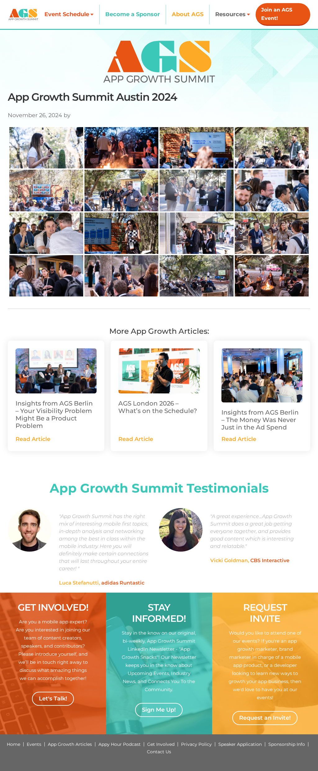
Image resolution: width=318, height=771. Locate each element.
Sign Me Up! (159, 709)
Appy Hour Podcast (119, 744)
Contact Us (159, 752)
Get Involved (161, 744)
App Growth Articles (70, 744)
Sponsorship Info (286, 744)
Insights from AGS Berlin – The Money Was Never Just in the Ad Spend (260, 420)
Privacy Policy (196, 744)
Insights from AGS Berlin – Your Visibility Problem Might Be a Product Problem (54, 414)
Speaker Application (240, 744)
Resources (230, 14)
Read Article (33, 439)
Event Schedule (66, 14)
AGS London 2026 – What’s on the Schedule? (157, 407)
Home (13, 744)
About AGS (187, 14)
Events (34, 744)
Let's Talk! (53, 698)
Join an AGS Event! (276, 14)
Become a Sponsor (132, 14)
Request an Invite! (265, 717)
